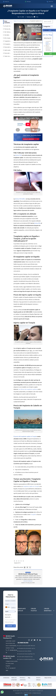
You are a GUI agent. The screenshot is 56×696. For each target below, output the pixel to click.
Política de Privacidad (9, 622)
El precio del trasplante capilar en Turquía (25, 436)
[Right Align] (52, 6)
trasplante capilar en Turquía (31, 486)
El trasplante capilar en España (12, 44)
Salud (27, 21)
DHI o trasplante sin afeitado (11, 38)
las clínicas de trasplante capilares (28, 389)
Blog (24, 21)
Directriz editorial (28, 581)
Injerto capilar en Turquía (10, 50)
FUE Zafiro (6, 35)
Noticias (53, 30)
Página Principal (18, 21)
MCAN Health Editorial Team (28, 574)
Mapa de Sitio (48, 677)
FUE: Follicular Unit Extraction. (11, 32)
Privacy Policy (47, 43)
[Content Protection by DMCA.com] (28, 695)
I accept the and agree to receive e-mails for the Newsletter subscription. (48, 46)
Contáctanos (6, 677)
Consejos (46, 30)
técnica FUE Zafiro (20, 199)
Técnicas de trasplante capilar (11, 29)
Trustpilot (33, 514)
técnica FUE (18, 155)
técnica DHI (37, 223)
